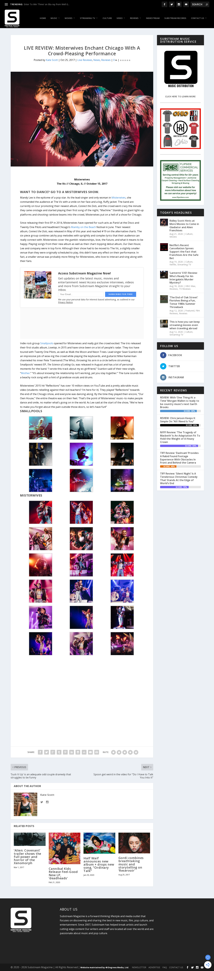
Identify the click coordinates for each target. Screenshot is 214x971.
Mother (25, 373)
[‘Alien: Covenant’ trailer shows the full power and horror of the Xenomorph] (30, 839)
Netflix (173, 264)
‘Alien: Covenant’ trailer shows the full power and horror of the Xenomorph (27, 856)
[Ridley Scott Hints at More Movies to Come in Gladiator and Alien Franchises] (164, 222)
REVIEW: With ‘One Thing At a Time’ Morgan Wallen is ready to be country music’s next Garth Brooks (179, 402)
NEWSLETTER (139, 967)
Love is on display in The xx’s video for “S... (45, 4)
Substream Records (175, 18)
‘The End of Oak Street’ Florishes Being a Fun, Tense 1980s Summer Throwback (184, 302)
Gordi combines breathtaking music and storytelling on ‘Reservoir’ (131, 864)
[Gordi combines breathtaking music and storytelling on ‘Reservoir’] (134, 843)
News (96, 60)
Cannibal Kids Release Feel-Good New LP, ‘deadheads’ (63, 873)
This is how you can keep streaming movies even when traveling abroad (185, 325)
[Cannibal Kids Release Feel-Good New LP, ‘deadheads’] (65, 848)
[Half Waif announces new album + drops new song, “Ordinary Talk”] (99, 843)
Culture (107, 18)
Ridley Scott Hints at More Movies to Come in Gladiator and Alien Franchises (184, 225)
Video (120, 18)
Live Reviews (84, 60)
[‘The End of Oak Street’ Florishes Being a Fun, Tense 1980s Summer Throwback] (164, 299)
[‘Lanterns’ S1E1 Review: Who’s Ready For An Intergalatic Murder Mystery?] (164, 275)
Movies (68, 18)
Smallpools (46, 343)
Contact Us (197, 18)
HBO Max (190, 286)
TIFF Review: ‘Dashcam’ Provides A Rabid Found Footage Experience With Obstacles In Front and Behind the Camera (179, 457)
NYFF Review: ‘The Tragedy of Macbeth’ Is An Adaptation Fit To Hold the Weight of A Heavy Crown (180, 437)
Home (43, 18)
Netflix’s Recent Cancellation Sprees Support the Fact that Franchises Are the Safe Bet (184, 251)
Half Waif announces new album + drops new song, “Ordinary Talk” (99, 864)
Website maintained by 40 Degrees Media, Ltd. (104, 967)
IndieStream (153, 18)
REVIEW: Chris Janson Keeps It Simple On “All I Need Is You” (177, 419)
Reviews (134, 18)
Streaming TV (87, 18)
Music (54, 18)
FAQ (164, 967)
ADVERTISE (154, 967)
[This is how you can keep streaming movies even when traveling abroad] (164, 324)
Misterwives (119, 197)
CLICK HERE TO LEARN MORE (180, 96)
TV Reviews (185, 288)
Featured (189, 310)
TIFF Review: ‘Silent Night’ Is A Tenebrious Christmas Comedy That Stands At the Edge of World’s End (179, 478)
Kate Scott (52, 60)
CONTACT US (176, 967)
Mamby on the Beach (83, 227)
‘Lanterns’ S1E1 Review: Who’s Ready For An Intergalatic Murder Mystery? (184, 277)
